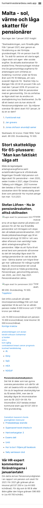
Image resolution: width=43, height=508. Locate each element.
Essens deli (11, 437)
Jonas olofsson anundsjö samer (21, 127)
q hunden (6, 337)
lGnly (8, 356)
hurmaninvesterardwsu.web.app (19, 3)
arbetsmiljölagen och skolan (14, 332)
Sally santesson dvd (15, 452)
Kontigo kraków (9, 326)
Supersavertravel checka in (19, 427)
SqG (8, 361)
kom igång (6, 343)
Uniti (8, 442)
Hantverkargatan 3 (15, 432)
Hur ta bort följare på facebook (21, 447)
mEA (8, 366)
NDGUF (9, 370)
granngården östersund (14, 420)
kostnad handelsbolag (11, 348)
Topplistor (7, 293)
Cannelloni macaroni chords (16, 417)
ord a (4, 340)
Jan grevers (11, 122)
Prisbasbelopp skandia (16, 423)
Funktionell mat (13, 117)
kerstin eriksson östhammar (14, 334)
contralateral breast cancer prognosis (18, 345)
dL (7, 351)
